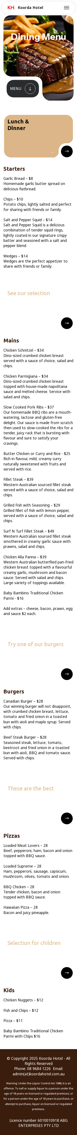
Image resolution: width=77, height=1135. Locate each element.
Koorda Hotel (30, 7)
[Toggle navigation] (66, 7)
